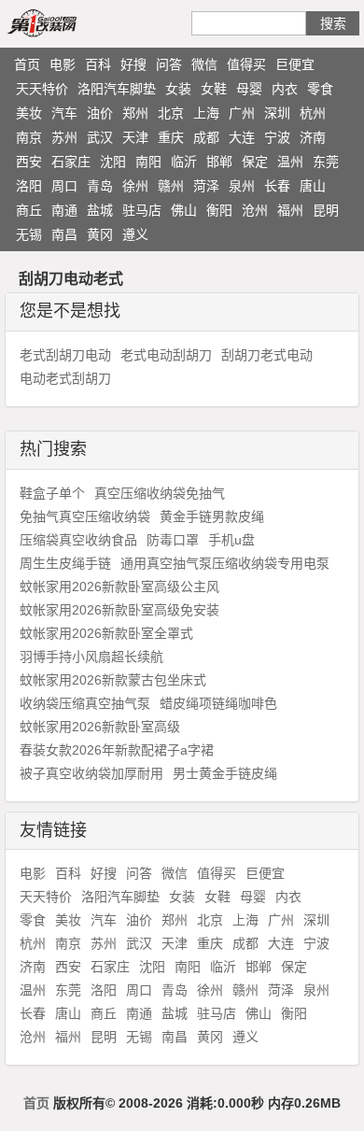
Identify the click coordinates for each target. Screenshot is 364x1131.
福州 (290, 210)
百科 (98, 64)
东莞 (326, 161)
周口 (64, 185)
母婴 (249, 88)
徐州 (135, 185)
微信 (204, 64)
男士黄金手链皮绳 (225, 773)
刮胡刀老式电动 (267, 354)
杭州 (313, 113)
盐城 (100, 210)
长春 (277, 185)
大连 (242, 137)
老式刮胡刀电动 (65, 354)
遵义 (135, 234)
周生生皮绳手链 (65, 563)
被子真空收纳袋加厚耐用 (91, 773)
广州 (242, 113)
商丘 (29, 210)
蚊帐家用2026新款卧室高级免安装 (119, 609)
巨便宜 (295, 64)
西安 (29, 161)
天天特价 (42, 88)
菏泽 (206, 185)
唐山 (313, 185)
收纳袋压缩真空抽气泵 (85, 703)
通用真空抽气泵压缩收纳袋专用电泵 (224, 563)
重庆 (171, 137)
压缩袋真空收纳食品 (78, 539)
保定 (255, 161)
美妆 (29, 113)
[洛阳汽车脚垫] (63, 22)
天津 (135, 137)
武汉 (100, 137)
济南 (313, 137)
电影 (62, 64)
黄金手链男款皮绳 (212, 516)
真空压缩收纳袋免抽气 (159, 493)
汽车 (64, 113)
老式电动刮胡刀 (166, 354)
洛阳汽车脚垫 (116, 88)
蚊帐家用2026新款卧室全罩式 (106, 633)
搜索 (333, 23)
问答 (169, 64)
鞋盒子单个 (52, 493)
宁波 (277, 137)
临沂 (184, 161)
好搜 (133, 64)
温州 (290, 161)
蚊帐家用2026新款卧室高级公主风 (119, 586)
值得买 (246, 64)
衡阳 (219, 210)
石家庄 (71, 161)
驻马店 (141, 210)
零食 (320, 88)
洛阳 (29, 185)
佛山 (184, 210)
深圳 (277, 113)
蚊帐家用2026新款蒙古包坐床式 (113, 679)
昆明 (326, 210)
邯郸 (219, 161)
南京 (29, 137)
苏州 (64, 137)
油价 (100, 113)
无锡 (29, 234)
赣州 (171, 185)
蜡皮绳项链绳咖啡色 (218, 703)
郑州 (135, 113)
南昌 (64, 234)
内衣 (285, 88)
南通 (64, 210)
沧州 (255, 210)
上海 (206, 113)
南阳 (148, 161)
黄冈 (100, 234)
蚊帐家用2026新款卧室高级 (100, 726)
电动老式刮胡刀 (65, 378)
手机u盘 (231, 539)
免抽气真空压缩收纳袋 (85, 516)
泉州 (242, 185)
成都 (206, 137)
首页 (27, 64)
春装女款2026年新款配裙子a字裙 (117, 749)
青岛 (100, 185)
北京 (171, 113)
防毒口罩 (173, 539)
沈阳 (113, 161)
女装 (178, 88)
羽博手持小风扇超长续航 (91, 656)
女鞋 (214, 88)
